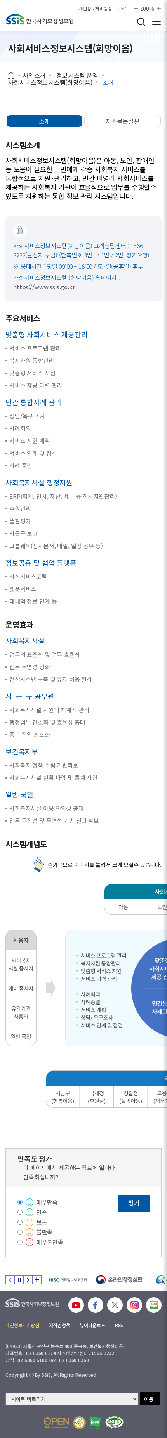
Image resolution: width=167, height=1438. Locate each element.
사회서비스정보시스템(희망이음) (50, 82)
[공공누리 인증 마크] (56, 1422)
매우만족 (47, 1202)
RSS (119, 1325)
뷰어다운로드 (92, 1325)
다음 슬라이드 (28, 1279)
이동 (148, 1399)
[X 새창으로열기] (115, 1305)
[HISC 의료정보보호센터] (68, 1279)
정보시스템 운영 (77, 75)
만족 (42, 1212)
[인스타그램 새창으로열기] (134, 1305)
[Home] (14, 75)
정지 (19, 1279)
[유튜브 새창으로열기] (76, 1305)
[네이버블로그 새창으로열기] (154, 1305)
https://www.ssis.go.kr (44, 287)
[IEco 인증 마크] (95, 1422)
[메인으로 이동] (39, 19)
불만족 (45, 1232)
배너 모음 (37, 1279)
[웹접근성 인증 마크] (114, 1422)
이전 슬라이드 (10, 1279)
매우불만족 (50, 1242)
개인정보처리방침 (95, 8)
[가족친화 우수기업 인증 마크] (79, 1422)
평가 (134, 1202)
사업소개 (34, 75)
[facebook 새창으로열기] (95, 1305)
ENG (123, 8)
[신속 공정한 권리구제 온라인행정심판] (119, 1279)
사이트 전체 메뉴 (156, 21)
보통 (42, 1222)
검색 (141, 21)
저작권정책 (59, 1325)
